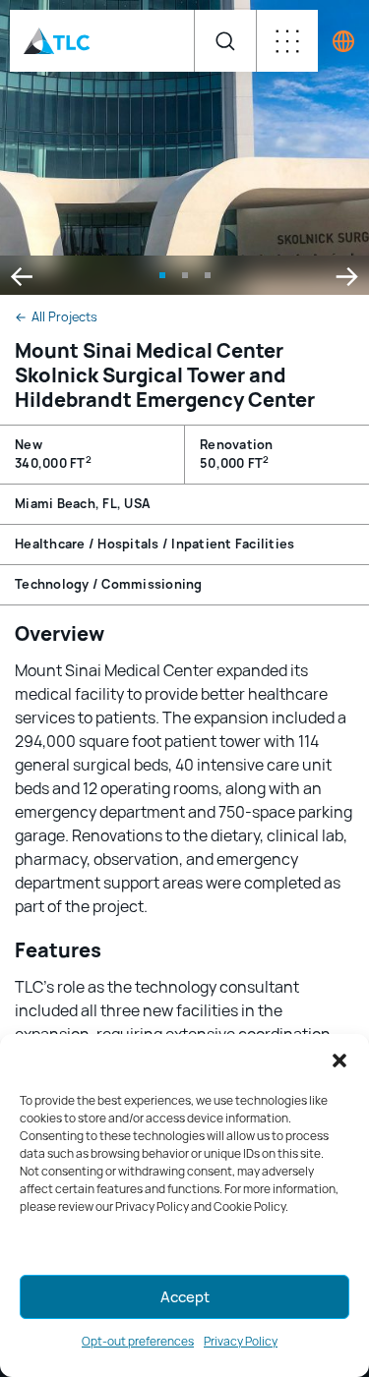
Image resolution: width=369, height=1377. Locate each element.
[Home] (57, 41)
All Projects (56, 317)
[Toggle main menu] (287, 41)
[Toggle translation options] (343, 41)
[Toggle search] (225, 41)
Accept (185, 1297)
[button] (339, 1060)
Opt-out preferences (138, 1341)
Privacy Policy (240, 1341)
